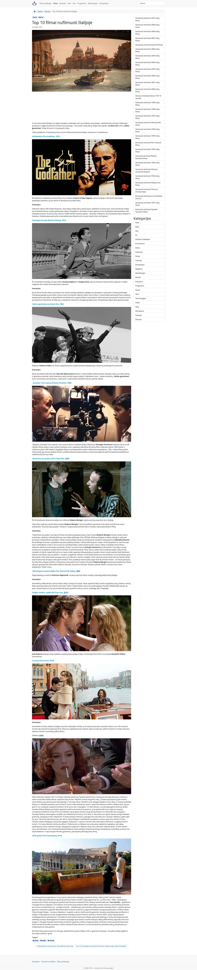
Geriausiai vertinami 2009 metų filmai (147, 26)
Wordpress (139, 311)
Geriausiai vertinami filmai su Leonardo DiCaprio (146, 170)
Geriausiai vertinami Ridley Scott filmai (147, 184)
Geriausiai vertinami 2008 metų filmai (147, 32)
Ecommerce (140, 243)
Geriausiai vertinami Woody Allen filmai (148, 123)
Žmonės (138, 319)
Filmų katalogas (45, 3)
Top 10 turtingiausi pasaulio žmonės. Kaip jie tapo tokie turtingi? (101, 946)
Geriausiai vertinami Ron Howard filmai (148, 143)
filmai (36, 940)
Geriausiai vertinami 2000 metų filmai (147, 90)
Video (137, 302)
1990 (110, 449)
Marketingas (93, 3)
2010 (66, 592)
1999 (78, 571)
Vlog (137, 307)
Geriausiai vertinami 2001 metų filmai (147, 83)
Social (137, 290)
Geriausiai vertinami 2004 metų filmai (147, 63)
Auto (137, 222)
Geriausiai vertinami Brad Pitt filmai (149, 45)
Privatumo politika (48, 961)
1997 (67, 458)
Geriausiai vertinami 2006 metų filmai (147, 50)
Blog (137, 227)
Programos (81, 3)
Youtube (62, 3)
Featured (138, 252)
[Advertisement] (81, 107)
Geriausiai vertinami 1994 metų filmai (147, 150)
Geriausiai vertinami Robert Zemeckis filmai (146, 157)
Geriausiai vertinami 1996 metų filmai (147, 130)
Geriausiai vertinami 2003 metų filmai (147, 70)
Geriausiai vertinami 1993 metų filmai (147, 163)
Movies (47, 11)
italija (44, 940)
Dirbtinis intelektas (142, 239)
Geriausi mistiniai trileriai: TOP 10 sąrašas (148, 97)
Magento (138, 269)
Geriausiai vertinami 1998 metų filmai (147, 110)
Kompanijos (104, 3)
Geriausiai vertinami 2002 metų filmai (147, 77)
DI (136, 235)
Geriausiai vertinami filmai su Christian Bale (146, 190)
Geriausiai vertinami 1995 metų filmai (147, 137)
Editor (137, 248)
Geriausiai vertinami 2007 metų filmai (147, 39)
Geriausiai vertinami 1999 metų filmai (147, 103)
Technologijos (140, 298)
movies (51, 940)
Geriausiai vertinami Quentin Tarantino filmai (146, 210)
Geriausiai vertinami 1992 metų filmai (147, 177)
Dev (74, 3)
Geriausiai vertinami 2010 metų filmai (147, 19)
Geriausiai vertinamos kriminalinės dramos (148, 197)
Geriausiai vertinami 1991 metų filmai (147, 204)
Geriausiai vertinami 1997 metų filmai (147, 117)
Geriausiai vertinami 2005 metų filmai (147, 57)
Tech (69, 3)
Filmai (55, 3)
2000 (41, 735)
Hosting (138, 260)
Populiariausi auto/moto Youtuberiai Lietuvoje (55, 946)
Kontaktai (36, 961)
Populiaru (139, 281)
